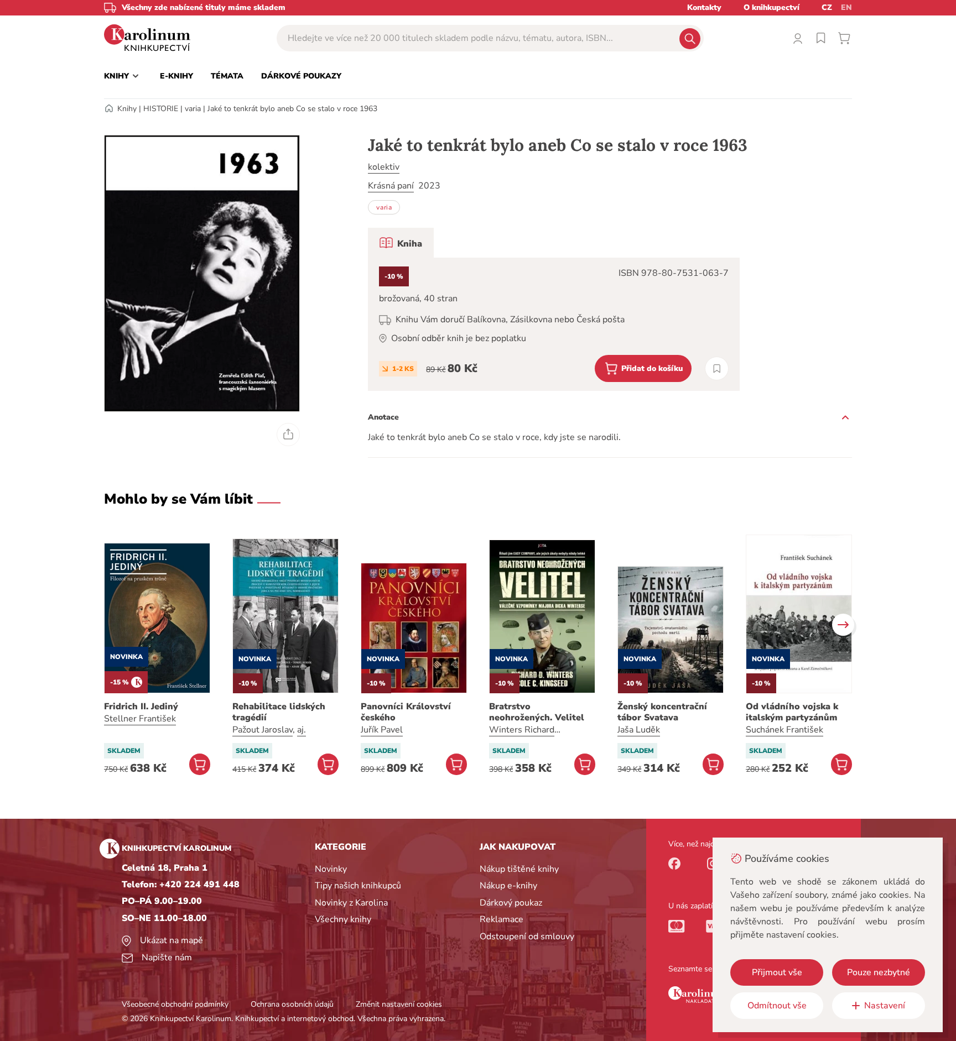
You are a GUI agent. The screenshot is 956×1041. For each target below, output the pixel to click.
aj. (301, 730)
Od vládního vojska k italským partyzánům (792, 712)
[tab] (401, 243)
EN (846, 7)
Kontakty (704, 7)
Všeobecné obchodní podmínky (175, 1004)
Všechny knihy (343, 919)
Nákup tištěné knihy (519, 869)
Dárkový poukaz (511, 903)
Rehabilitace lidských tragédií (278, 712)
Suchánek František (784, 730)
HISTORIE (160, 108)
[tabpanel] (554, 324)
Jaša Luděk (638, 730)
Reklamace (501, 919)
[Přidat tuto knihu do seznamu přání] (717, 368)
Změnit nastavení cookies (399, 1004)
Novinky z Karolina (351, 903)
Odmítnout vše (777, 1006)
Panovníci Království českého (406, 712)
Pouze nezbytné (878, 972)
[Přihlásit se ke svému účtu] (798, 38)
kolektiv (383, 167)
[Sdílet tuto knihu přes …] (288, 434)
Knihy (127, 108)
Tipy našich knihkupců (358, 886)
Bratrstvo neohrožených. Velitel (536, 712)
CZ (827, 7)
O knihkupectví (771, 7)
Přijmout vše (777, 972)
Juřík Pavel (382, 730)
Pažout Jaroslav (262, 730)
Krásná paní (391, 186)
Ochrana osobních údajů (292, 1004)
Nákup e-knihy (508, 886)
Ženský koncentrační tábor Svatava (662, 712)
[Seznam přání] (821, 38)
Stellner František (140, 719)
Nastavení (884, 1006)
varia (193, 108)
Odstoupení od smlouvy (527, 936)
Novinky (331, 869)
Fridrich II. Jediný (141, 706)
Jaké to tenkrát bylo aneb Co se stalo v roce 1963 (292, 108)
